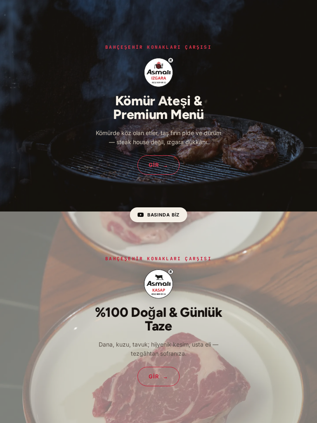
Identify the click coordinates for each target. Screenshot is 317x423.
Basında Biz (163, 215)
